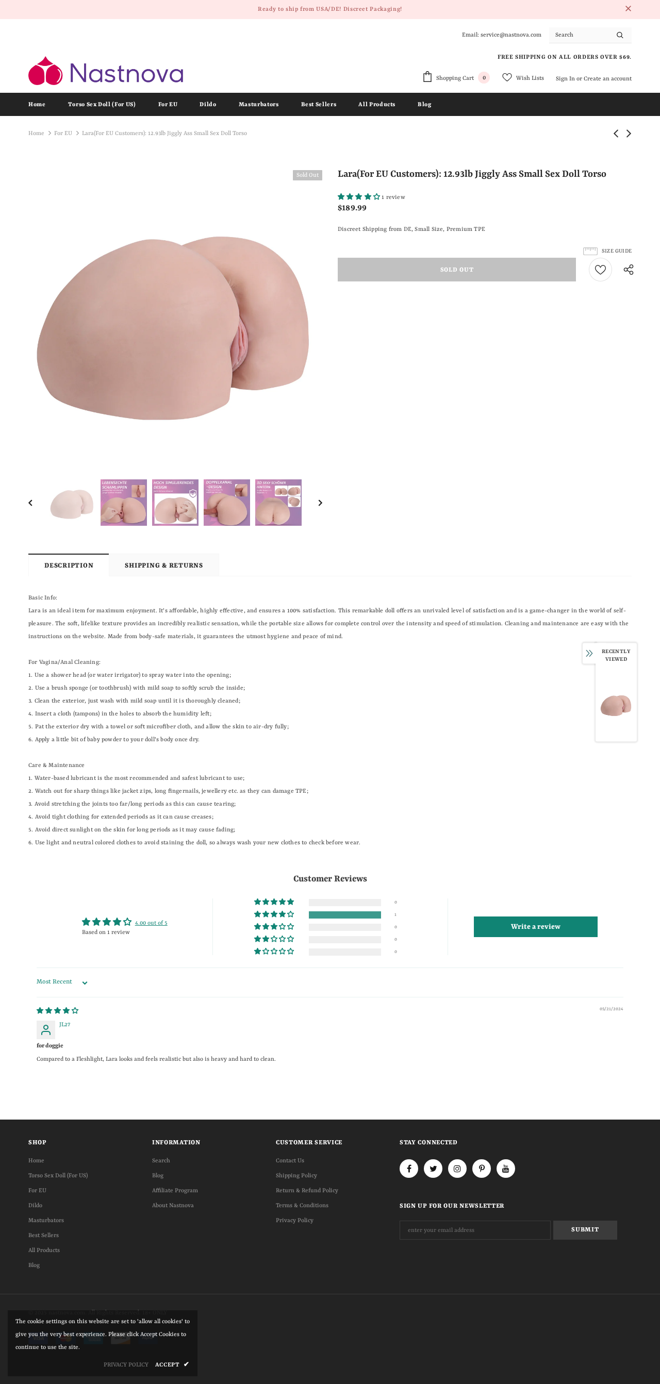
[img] (57, 1011)
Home (36, 133)
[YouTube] (506, 1168)
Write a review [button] (535, 927)
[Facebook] (409, 1168)
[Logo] (105, 70)
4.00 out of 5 (151, 923)
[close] (628, 9)
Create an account (608, 79)
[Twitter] (433, 1168)
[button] (360, 197)
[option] (175, 317)
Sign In (566, 79)
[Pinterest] (481, 1168)
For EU (63, 133)
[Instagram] (457, 1168)
